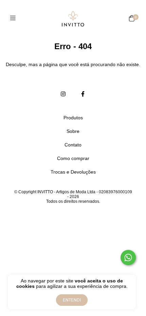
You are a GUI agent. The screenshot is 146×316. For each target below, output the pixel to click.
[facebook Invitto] (83, 94)
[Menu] (14, 18)
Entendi (72, 300)
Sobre (73, 131)
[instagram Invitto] (63, 94)
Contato (73, 144)
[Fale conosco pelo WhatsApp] (128, 257)
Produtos (73, 117)
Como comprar (73, 158)
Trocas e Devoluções (73, 172)
